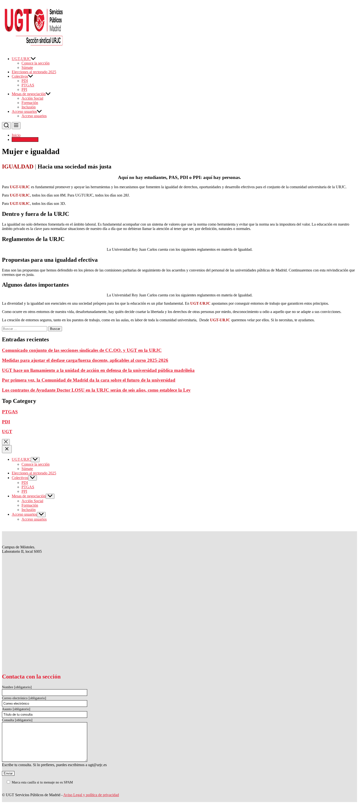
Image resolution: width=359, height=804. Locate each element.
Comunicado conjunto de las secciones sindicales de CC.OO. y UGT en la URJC (82, 350)
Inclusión (28, 107)
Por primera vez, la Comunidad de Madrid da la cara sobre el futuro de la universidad (88, 380)
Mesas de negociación (29, 94)
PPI (24, 89)
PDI (24, 81)
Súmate (27, 67)
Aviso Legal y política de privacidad (91, 795)
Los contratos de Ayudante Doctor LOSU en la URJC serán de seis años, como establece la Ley (96, 390)
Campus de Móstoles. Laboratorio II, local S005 (22, 549)
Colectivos (20, 76)
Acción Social (32, 98)
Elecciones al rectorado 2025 (34, 72)
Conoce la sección (35, 63)
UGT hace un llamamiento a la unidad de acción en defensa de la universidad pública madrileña (98, 370)
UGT (7, 431)
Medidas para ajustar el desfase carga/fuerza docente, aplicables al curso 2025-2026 (85, 360)
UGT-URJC (21, 59)
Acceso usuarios (24, 111)
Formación (29, 103)
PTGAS (27, 85)
